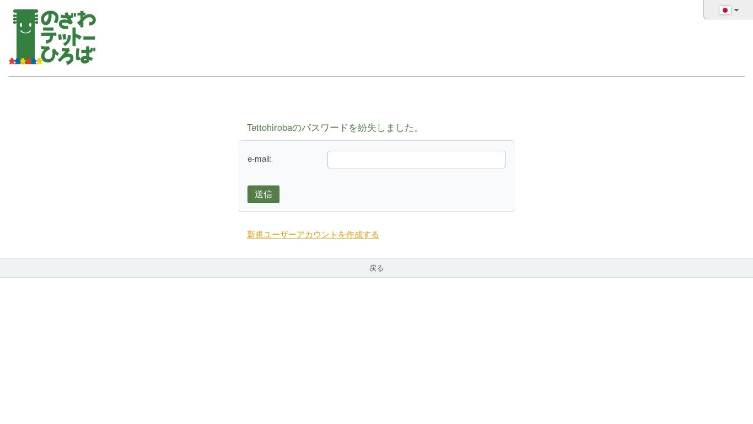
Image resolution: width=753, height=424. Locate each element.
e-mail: (260, 158)
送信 (263, 194)
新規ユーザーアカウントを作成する (313, 234)
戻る (376, 267)
